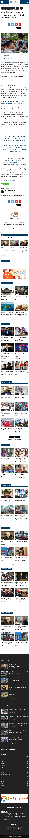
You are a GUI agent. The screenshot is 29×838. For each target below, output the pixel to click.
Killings (18, 192)
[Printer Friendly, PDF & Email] (5, 184)
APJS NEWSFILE (5, 445)
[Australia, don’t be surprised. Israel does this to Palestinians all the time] (21, 535)
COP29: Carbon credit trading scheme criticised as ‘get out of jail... (21, 298)
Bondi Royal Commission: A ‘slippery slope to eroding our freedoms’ (7, 543)
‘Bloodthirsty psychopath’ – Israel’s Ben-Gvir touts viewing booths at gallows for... (21, 627)
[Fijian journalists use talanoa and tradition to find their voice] (7, 452)
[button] (27, 2)
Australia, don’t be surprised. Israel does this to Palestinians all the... (21, 543)
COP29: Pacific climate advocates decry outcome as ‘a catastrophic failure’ (7, 298)
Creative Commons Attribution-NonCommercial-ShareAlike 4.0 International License (14, 815)
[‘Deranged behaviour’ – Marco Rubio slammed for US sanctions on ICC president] (21, 493)
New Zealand (4, 765)
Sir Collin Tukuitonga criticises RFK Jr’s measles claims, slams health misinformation (7, 339)
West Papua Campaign (10, 190)
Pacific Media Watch (4, 9)
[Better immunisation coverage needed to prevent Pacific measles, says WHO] (21, 331)
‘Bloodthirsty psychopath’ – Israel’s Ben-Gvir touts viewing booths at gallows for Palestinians (14, 250)
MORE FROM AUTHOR (7, 237)
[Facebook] (7, 828)
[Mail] (10, 828)
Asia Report (13, 7)
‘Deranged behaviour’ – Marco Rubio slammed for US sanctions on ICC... (21, 500)
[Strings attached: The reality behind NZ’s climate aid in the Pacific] (7, 306)
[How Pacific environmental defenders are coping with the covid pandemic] (21, 306)
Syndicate (3, 761)
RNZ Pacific (4, 770)
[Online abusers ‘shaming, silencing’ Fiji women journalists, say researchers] (21, 452)
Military (21, 7)
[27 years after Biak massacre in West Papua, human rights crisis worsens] (7, 422)
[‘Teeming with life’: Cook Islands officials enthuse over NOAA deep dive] (4, 739)
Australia (2, 580)
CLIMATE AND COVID (7, 283)
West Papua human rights (13, 193)
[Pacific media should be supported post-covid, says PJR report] (21, 365)
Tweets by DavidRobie (14, 439)
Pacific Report (11, 9)
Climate (2, 294)
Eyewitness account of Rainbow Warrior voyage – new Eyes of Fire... (20, 429)
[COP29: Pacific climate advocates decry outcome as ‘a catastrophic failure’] (7, 290)
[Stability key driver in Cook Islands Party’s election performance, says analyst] (24, 243)
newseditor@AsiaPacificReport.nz (17, 819)
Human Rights (3, 7)
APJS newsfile (3, 456)
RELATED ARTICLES (7, 235)
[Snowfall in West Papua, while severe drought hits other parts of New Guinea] (4, 711)
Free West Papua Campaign (9, 62)
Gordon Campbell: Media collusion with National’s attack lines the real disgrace (21, 583)
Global (2, 596)
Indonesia (17, 7)
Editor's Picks (3, 555)
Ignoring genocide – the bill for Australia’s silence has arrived (6, 413)
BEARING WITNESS (6, 382)
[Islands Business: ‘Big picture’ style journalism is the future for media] (7, 468)
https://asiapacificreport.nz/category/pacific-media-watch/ (14, 220)
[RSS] (14, 828)
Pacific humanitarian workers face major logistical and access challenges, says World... (7, 516)
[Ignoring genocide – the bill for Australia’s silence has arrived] (7, 406)
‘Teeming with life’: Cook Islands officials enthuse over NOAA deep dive (18, 738)
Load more (14, 319)
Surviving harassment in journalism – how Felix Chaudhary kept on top (20, 476)
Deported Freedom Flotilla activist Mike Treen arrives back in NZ (6, 600)
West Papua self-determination (6, 195)
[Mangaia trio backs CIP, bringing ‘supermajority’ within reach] (7, 493)
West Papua (19, 9)
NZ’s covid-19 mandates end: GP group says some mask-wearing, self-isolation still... (7, 372)
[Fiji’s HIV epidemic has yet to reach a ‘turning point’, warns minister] (7, 551)
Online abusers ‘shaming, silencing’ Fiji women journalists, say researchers (20, 459)
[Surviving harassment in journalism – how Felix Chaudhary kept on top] (21, 468)
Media (2, 772)
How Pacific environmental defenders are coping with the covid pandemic (21, 314)
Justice (2, 785)
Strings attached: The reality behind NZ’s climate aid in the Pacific (7, 314)
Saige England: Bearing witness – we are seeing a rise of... (21, 413)
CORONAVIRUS (5, 324)
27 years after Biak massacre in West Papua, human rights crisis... (7, 429)
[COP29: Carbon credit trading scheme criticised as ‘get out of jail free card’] (21, 290)
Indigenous (8, 7)
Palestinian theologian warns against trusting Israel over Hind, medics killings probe (21, 559)
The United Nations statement (9, 180)
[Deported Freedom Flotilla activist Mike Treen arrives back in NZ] (7, 592)
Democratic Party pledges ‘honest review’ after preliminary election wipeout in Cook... (18, 724)
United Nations (4, 193)
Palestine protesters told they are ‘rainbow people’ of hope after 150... (18, 731)
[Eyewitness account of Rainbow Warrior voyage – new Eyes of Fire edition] (21, 422)
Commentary (13, 245)
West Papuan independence (19, 195)
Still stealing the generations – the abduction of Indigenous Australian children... (7, 583)
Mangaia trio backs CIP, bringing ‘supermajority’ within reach (6, 500)
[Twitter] (18, 828)
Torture (22, 192)
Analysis (2, 245)
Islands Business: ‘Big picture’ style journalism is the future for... (7, 476)
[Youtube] (14, 228)
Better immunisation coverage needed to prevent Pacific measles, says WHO (21, 339)
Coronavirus (3, 335)
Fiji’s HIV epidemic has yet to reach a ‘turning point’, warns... (7, 559)
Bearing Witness (18, 426)
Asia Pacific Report (23, 813)
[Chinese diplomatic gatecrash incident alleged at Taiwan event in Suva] (21, 592)
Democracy (3, 779)
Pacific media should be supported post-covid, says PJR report (21, 372)
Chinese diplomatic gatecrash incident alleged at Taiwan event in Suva (21, 600)
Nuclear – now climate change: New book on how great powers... (21, 397)
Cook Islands (3, 497)
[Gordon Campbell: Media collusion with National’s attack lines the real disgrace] (21, 576)
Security (15, 9)
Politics (2, 756)
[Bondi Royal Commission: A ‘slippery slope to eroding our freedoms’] (5, 243)
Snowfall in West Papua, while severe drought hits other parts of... (17, 710)
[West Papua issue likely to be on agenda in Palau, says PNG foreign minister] (4, 695)
